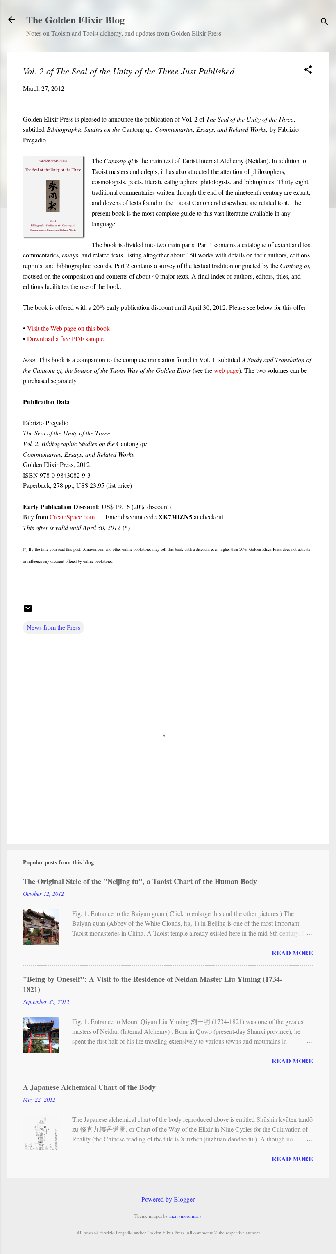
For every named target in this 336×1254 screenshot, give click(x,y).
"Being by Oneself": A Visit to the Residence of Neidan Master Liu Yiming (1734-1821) (152, 984)
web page (226, 370)
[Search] (324, 22)
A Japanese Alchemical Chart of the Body (89, 1087)
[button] (308, 70)
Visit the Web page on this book (68, 328)
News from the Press (53, 627)
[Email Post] (28, 611)
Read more (292, 952)
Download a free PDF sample (65, 338)
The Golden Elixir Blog (75, 19)
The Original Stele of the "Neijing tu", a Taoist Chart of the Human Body (140, 881)
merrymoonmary (185, 1216)
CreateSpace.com (72, 516)
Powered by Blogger (168, 1199)
